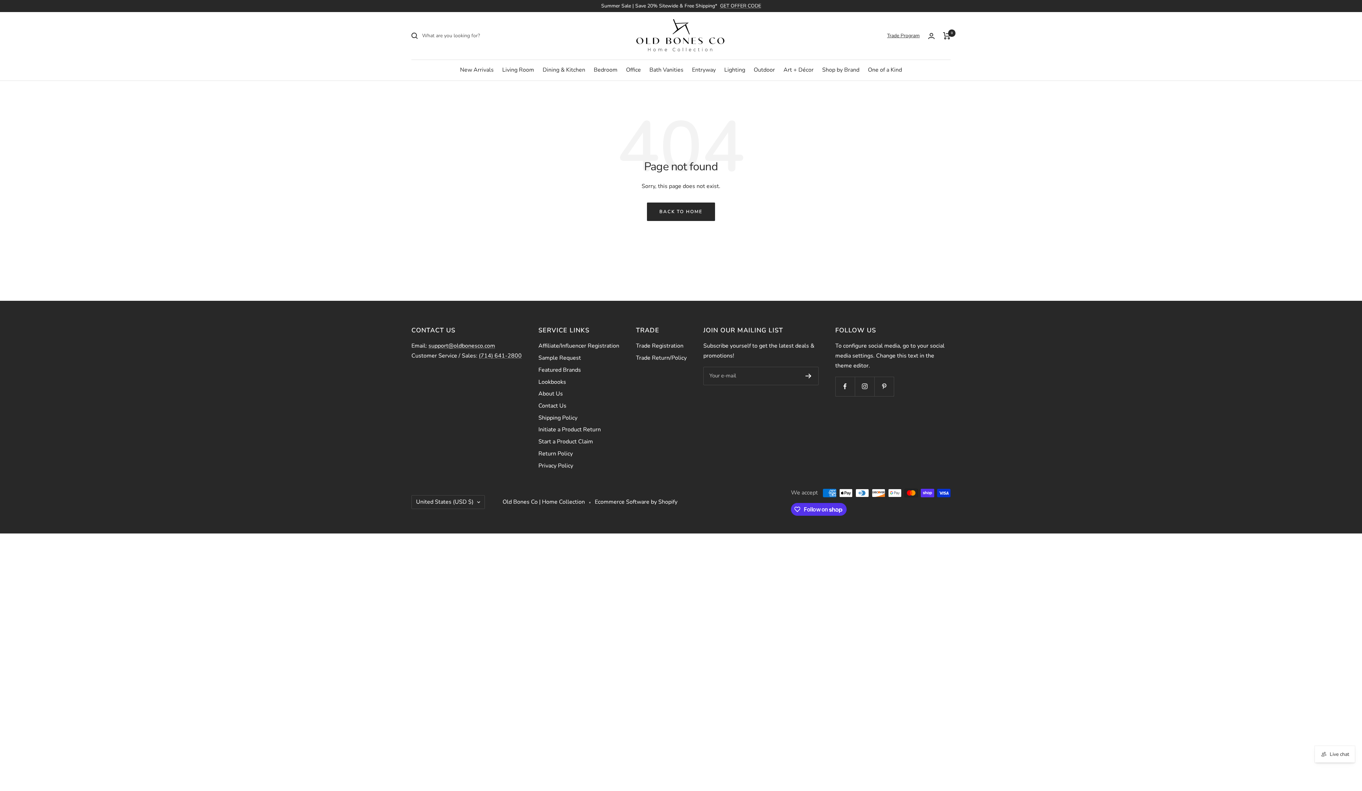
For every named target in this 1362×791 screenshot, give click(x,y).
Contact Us (552, 406)
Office (633, 70)
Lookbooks (552, 382)
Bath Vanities (666, 70)
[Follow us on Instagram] (864, 386)
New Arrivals (477, 70)
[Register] (808, 376)
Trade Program (903, 35)
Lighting (734, 70)
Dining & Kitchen (564, 70)
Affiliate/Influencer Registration (578, 346)
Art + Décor (799, 70)
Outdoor (764, 70)
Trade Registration (659, 346)
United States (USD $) (445, 502)
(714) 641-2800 (500, 356)
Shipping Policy (557, 418)
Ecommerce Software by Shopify (636, 502)
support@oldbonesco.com (461, 346)
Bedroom (606, 70)
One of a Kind (885, 70)
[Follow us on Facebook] (845, 386)
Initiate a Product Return (569, 429)
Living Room (518, 70)
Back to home (681, 212)
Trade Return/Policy (661, 358)
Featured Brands (559, 370)
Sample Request (559, 358)
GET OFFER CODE (740, 5)
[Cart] (947, 35)
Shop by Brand (840, 70)
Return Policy (555, 454)
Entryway (704, 70)
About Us (550, 394)
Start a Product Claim (565, 442)
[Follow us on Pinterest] (884, 386)
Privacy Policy (555, 466)
